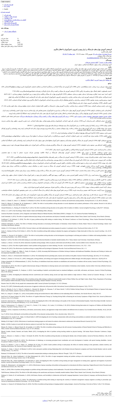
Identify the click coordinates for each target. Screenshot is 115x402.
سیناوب (45, 400)
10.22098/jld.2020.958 (93, 58)
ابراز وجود (102, 80)
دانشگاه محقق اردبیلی (10, 31)
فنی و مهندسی (8, 18)
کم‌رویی (96, 80)
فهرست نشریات (8, 4)
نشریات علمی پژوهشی (10, 16)
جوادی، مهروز (107, 116)
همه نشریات (7, 15)
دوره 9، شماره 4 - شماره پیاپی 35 (102, 54)
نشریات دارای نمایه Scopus (11, 24)
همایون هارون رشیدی (105, 62)
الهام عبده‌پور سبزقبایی (91, 62)
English (6, 9)
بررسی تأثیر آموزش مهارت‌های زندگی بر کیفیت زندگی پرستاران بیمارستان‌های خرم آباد (44, 116)
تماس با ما (7, 6)
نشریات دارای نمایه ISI (10, 23)
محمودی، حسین (87, 116)
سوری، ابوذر (77, 116)
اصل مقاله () (69, 54)
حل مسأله (108, 80)
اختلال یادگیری (89, 80)
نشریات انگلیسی (8, 21)
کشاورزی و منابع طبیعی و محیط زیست (15, 20)
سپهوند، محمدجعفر (97, 116)
